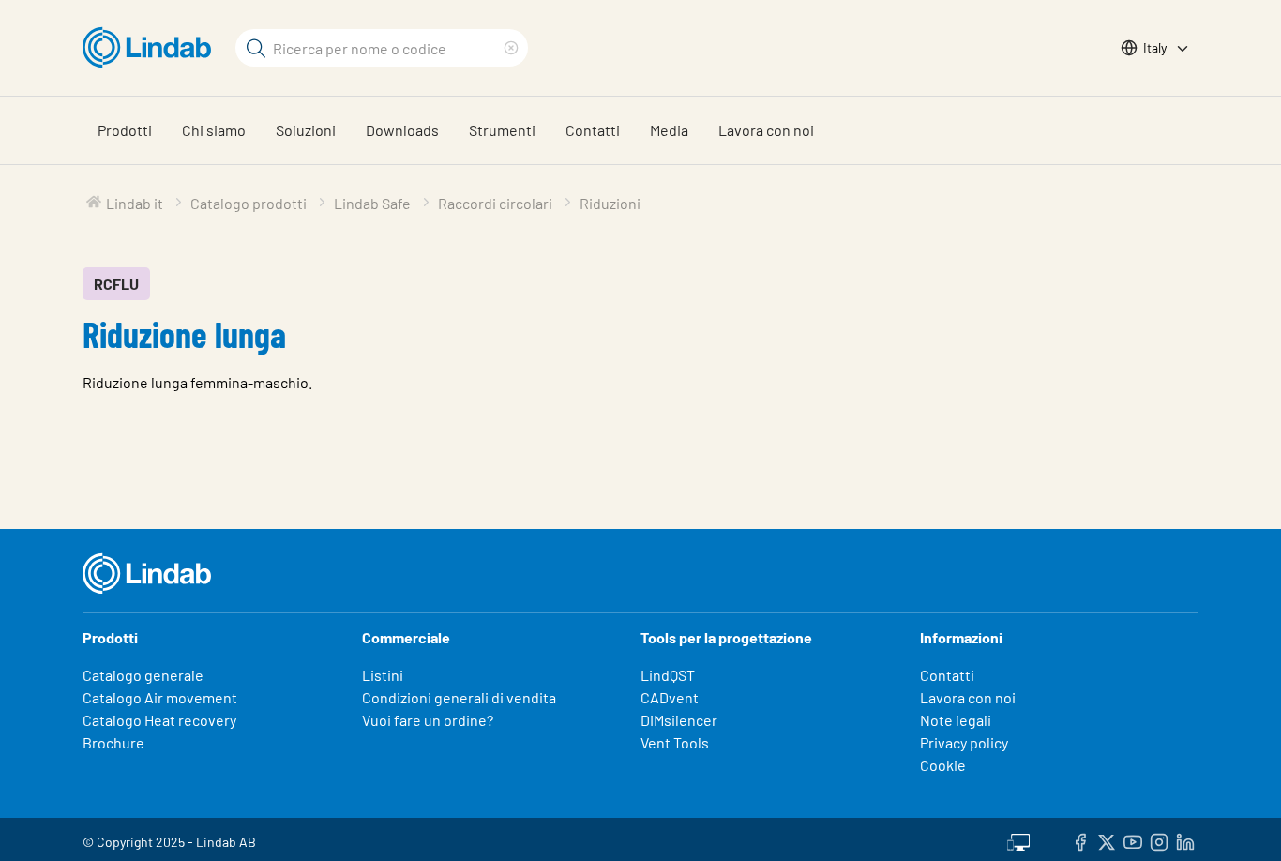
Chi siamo (214, 130)
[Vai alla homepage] (151, 47)
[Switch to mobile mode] (1018, 839)
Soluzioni (306, 130)
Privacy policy (964, 742)
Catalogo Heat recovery (159, 720)
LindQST (667, 675)
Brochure (113, 742)
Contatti (592, 130)
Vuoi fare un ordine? (427, 720)
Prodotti (125, 130)
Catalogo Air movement (160, 697)
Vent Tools (674, 742)
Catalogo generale (143, 675)
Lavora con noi (766, 130)
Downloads (402, 130)
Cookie (943, 765)
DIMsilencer (678, 720)
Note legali (955, 720)
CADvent (669, 697)
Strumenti (502, 130)
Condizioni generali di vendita (459, 697)
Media (669, 130)
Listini (382, 675)
